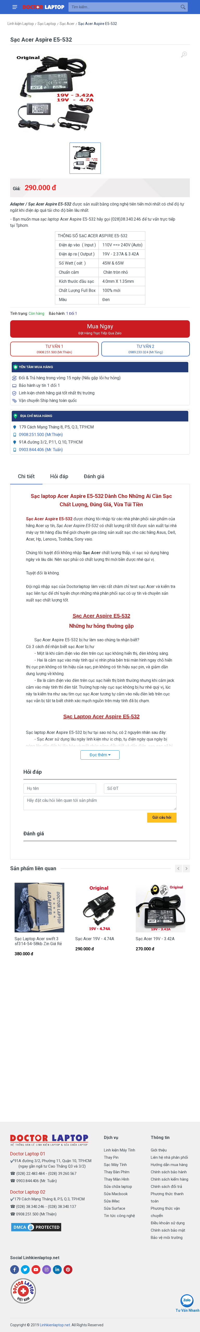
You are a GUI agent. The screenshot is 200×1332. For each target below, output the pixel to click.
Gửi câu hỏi (161, 817)
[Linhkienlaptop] (49, 1140)
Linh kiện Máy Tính (119, 1150)
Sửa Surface (114, 1208)
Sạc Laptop (47, 24)
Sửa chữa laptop (118, 1186)
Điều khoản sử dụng (168, 1223)
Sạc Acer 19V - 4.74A (94, 938)
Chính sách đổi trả (166, 1186)
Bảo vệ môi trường (167, 1237)
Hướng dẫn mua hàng (169, 1164)
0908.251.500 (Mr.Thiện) (41, 434)
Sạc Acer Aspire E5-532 (97, 24)
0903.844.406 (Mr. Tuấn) (41, 449)
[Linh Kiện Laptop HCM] (43, 7)
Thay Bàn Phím (116, 1172)
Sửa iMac (112, 1201)
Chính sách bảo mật (168, 1230)
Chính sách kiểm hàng (169, 1179)
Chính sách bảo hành (169, 1172)
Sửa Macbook (116, 1194)
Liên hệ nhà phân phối (169, 1157)
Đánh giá (94, 476)
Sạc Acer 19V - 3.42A (155, 938)
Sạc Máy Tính (115, 1164)
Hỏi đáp (59, 476)
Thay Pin (111, 1157)
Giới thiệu (159, 1150)
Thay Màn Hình (116, 1179)
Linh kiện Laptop (21, 24)
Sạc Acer (67, 24)
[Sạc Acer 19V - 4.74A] (100, 907)
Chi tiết (26, 476)
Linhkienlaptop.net (55, 1325)
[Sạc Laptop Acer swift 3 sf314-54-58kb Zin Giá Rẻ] (39, 907)
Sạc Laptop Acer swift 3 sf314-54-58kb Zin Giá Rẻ (38, 941)
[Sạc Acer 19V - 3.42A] (160, 907)
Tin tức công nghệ (119, 1215)
